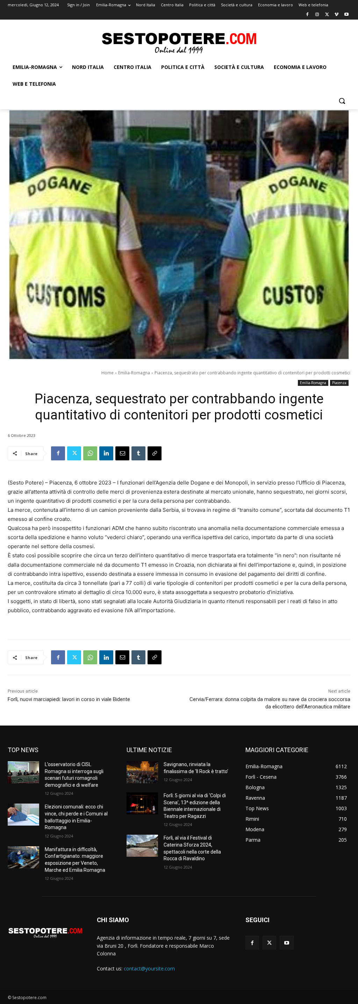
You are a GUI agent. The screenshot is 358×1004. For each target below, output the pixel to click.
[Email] (122, 453)
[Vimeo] (336, 15)
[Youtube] (346, 15)
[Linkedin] (106, 453)
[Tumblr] (138, 453)
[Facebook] (307, 15)
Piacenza (339, 382)
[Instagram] (317, 15)
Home (107, 373)
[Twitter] (327, 15)
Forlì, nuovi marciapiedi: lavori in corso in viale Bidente (69, 699)
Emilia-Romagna (134, 373)
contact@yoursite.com (149, 968)
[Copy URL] (155, 453)
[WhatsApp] (90, 453)
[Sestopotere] (179, 42)
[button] (342, 100)
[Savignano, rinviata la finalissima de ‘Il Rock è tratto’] (142, 772)
